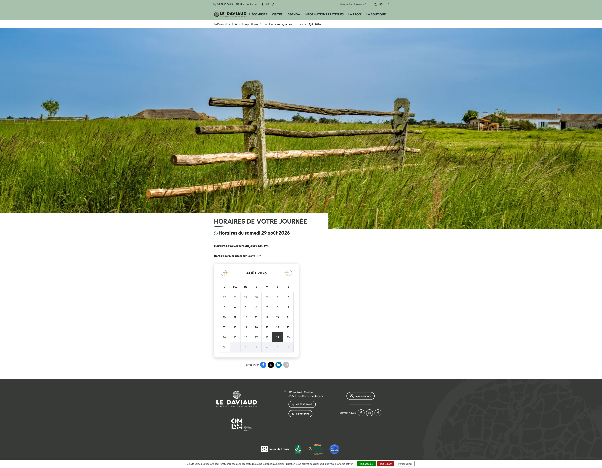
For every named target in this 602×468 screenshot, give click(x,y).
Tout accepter (366, 464)
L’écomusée (258, 14)
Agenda (293, 14)
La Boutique (376, 14)
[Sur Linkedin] (278, 365)
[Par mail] (286, 365)
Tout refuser (386, 464)
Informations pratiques (324, 14)
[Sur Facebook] (263, 365)
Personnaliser (405, 464)
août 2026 (256, 273)
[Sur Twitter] (271, 365)
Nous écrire (302, 413)
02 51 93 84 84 (304, 404)
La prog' (355, 14)
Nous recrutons (362, 395)
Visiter (277, 14)
